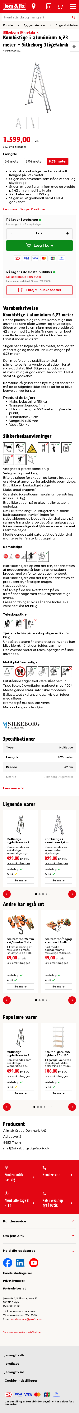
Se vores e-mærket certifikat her (22, 1332)
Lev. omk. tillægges (14, 147)
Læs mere (10, 209)
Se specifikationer (32, 209)
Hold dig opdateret (19, 1251)
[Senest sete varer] (74, 46)
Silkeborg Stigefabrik (20, 32)
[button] (36, 894)
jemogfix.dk (14, 1355)
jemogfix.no (14, 1372)
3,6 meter (12, 161)
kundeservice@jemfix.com (27, 1319)
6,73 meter (58, 161)
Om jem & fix (13, 1236)
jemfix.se (12, 1364)
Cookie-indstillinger (21, 1380)
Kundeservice (14, 1221)
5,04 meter (34, 161)
